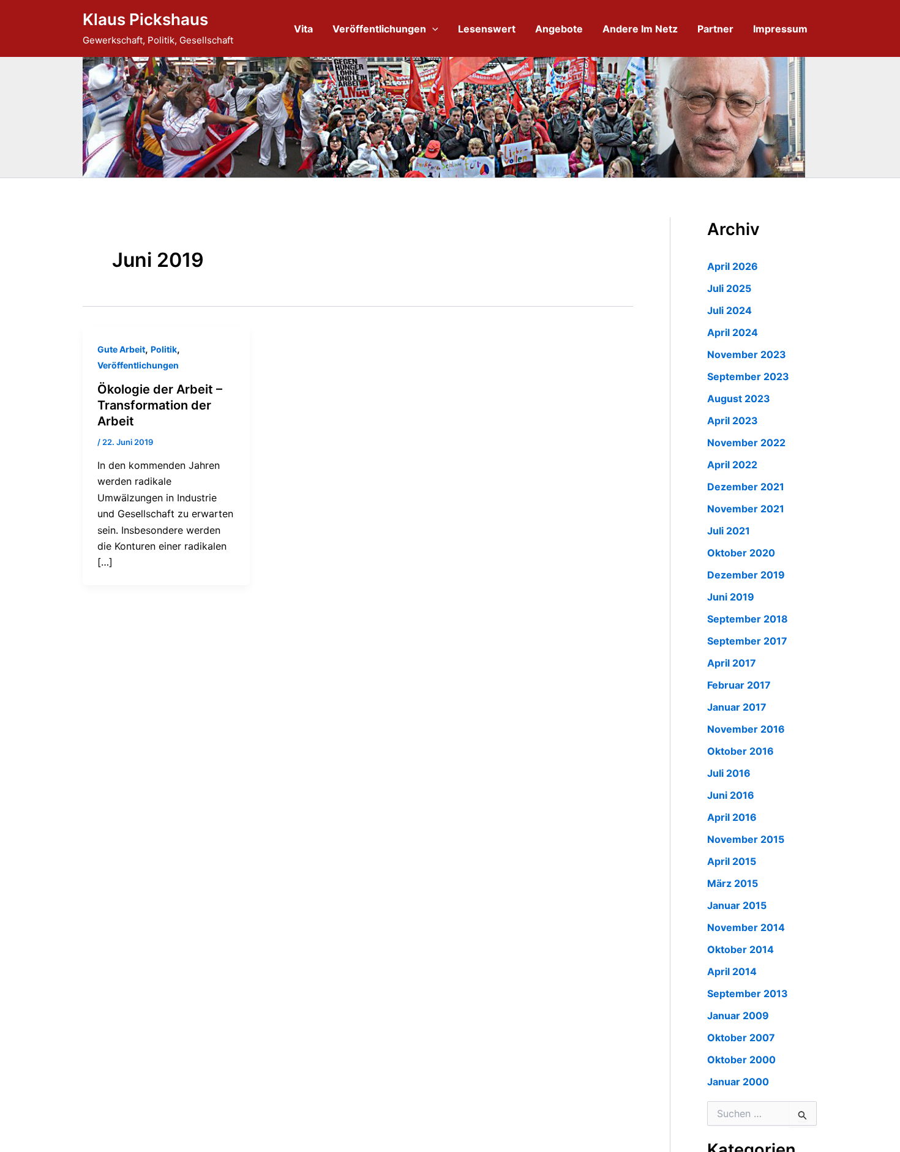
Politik (164, 349)
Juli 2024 (729, 310)
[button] (432, 28)
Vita (303, 29)
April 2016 (732, 817)
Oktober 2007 (741, 1037)
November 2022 (746, 442)
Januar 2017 (737, 707)
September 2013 (747, 993)
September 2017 (747, 641)
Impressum (780, 29)
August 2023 (738, 398)
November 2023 (746, 354)
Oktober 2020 (741, 553)
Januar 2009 (738, 1015)
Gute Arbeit (121, 349)
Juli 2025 (729, 288)
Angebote (559, 29)
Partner (715, 29)
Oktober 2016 (740, 751)
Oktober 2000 (741, 1059)
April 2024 (732, 332)
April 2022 (732, 464)
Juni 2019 (730, 597)
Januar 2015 (737, 905)
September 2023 (748, 376)
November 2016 (746, 729)
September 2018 (747, 619)
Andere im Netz (640, 29)
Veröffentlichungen (379, 29)
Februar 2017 (739, 685)
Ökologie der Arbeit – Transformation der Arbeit (159, 405)
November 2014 (746, 927)
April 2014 (732, 971)
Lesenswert (487, 29)
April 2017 (731, 663)
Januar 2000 (738, 1081)
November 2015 (745, 839)
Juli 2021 (728, 531)
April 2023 (732, 420)
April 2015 (731, 861)
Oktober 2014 (740, 949)
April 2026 (732, 266)
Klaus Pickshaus (145, 19)
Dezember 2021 (745, 487)
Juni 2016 (730, 795)
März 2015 (732, 883)
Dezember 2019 (746, 575)
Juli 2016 (729, 773)
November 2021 (745, 509)
